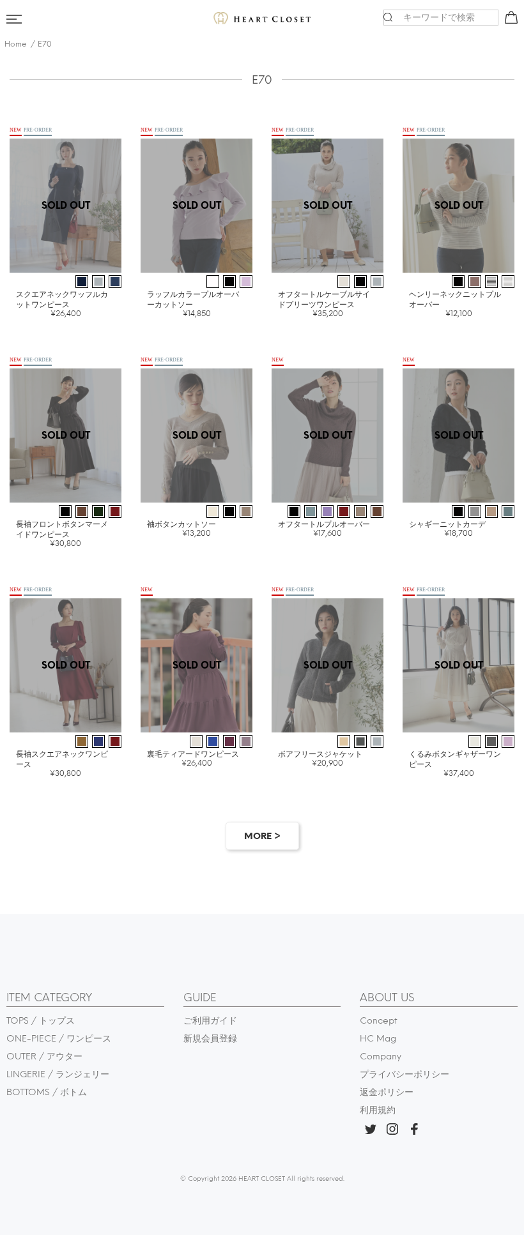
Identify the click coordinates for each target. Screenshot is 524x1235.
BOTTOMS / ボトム (46, 1092)
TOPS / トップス (40, 1020)
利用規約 (378, 1110)
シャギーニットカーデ (447, 528)
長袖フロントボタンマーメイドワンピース (62, 533)
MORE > (262, 836)
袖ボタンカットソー (181, 528)
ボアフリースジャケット (320, 758)
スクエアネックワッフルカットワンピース (62, 303)
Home (15, 44)
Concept (378, 1020)
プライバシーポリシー (404, 1074)
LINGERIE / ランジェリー (57, 1074)
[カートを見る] (510, 20)
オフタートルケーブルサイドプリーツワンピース (324, 303)
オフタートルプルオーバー (324, 528)
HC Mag (378, 1038)
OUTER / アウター (44, 1056)
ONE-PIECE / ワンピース (58, 1038)
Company (380, 1056)
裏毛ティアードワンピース (193, 758)
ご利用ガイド (210, 1020)
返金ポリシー (386, 1092)
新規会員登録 (210, 1038)
